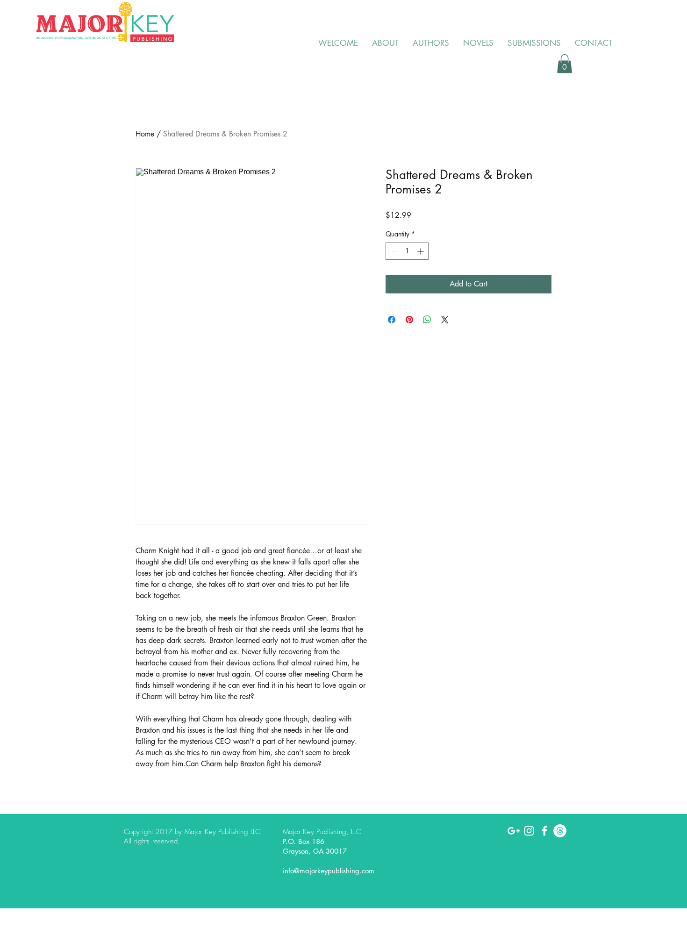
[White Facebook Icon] (544, 830)
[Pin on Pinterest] (409, 319)
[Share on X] (445, 319)
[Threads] (559, 830)
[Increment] (421, 251)
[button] (564, 63)
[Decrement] (393, 251)
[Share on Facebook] (391, 319)
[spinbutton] (407, 251)
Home (145, 134)
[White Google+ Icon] (513, 830)
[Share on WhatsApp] (427, 319)
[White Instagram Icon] (529, 830)
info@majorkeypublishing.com (328, 870)
